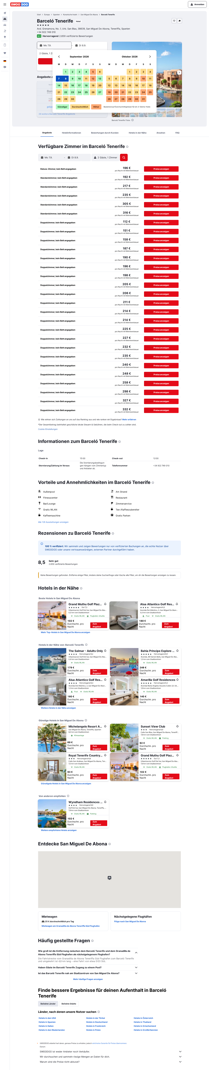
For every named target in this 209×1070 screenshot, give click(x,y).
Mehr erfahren (129, 419)
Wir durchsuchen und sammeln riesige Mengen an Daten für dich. (75, 1056)
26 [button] (93, 92)
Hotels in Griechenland (145, 1026)
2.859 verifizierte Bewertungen (76, 36)
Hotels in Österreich (143, 1018)
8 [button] (66, 78)
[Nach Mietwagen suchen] (5, 25)
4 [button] (86, 71)
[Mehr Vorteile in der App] (5, 45)
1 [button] (65, 71)
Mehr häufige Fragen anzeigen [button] (88, 979)
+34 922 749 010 (46, 32)
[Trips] (5, 53)
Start (39, 14)
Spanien (56, 14)
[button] (5, 4)
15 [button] (65, 85)
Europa (47, 14)
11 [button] (86, 78)
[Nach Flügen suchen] (5, 13)
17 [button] (79, 85)
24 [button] (79, 92)
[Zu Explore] (5, 37)
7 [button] (59, 78)
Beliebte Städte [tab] (69, 1003)
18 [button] (86, 85)
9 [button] (72, 78)
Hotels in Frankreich (96, 1026)
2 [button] (72, 71)
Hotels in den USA (47, 1018)
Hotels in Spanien (47, 1022)
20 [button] (99, 85)
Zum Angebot (97, 625)
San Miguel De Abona (89, 14)
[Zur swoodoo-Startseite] (19, 4)
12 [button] (93, 78)
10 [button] (79, 78)
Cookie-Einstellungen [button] (48, 429)
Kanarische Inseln (70, 14)
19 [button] (93, 85)
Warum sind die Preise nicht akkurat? (59, 1061)
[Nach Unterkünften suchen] (5, 19)
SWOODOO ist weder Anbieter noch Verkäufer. (65, 1051)
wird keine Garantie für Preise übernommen (109, 1043)
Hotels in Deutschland (96, 1022)
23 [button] (72, 92)
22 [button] (65, 92)
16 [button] (72, 85)
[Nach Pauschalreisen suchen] (5, 31)
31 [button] (143, 99)
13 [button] (100, 78)
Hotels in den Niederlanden (52, 1030)
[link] (65, 632)
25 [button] (86, 92)
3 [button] (79, 71)
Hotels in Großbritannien (146, 1030)
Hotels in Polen (93, 1030)
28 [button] (58, 99)
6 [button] (100, 71)
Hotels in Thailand (142, 1022)
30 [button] (72, 99)
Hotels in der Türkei (95, 1018)
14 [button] (59, 85)
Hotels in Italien (46, 1026)
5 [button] (93, 71)
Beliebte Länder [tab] (48, 1003)
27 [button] (99, 92)
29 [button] (65, 99)
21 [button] (59, 92)
